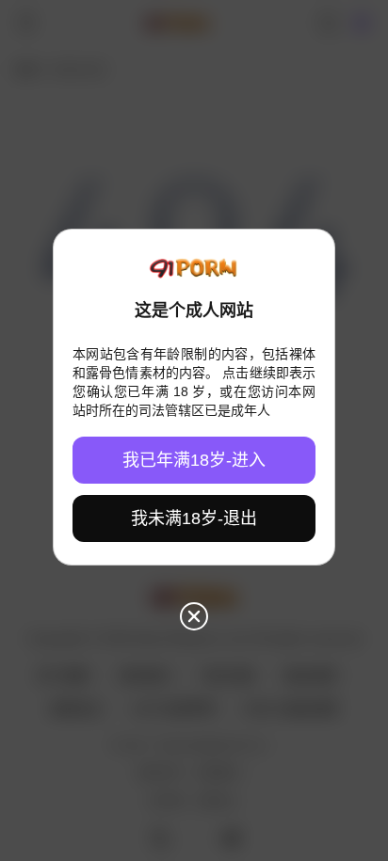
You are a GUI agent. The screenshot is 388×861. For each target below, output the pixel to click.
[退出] (194, 616)
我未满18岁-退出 (194, 518)
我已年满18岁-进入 (194, 460)
